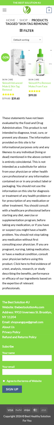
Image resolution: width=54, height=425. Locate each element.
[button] (4, 10)
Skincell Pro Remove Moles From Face (39, 84)
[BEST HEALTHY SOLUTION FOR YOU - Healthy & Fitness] (27, 10)
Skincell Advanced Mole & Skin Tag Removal (12, 86)
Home (10, 20)
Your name (8, 352)
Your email (8, 366)
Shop (24, 20)
